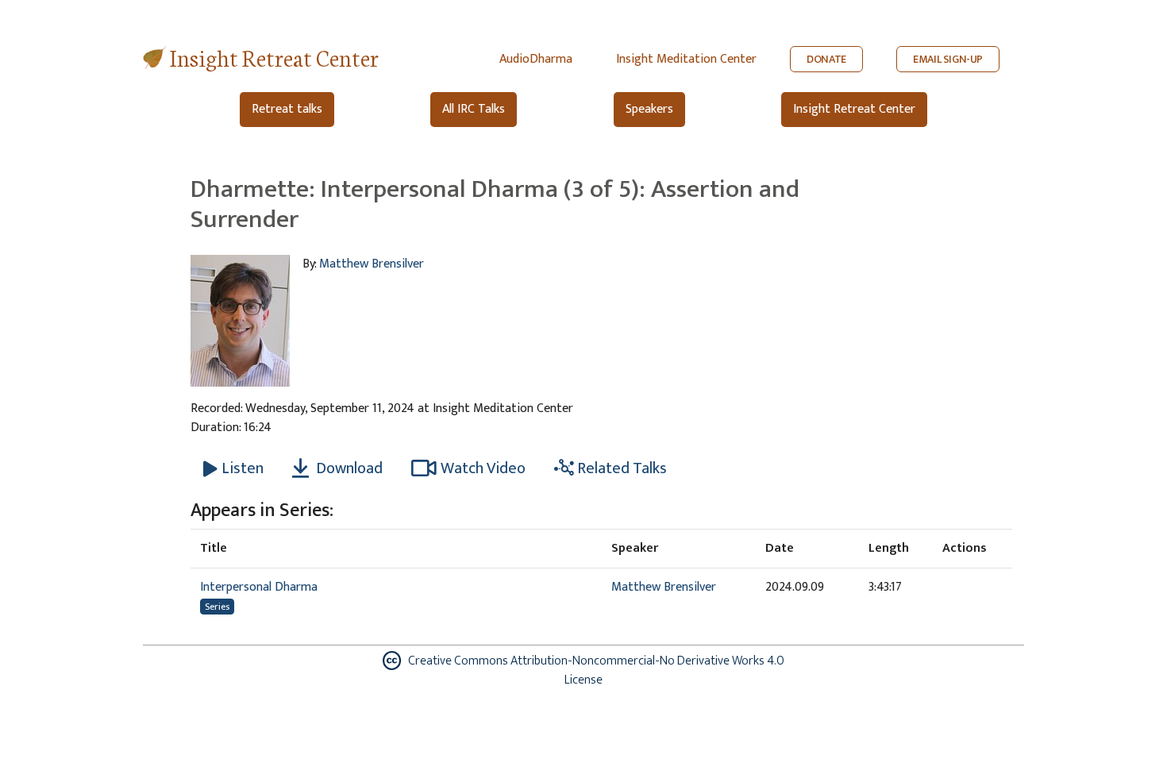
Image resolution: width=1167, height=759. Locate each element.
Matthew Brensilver (371, 264)
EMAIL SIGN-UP (948, 59)
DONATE (826, 59)
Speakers (649, 109)
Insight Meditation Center (686, 59)
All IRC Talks (473, 109)
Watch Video (483, 468)
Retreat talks (287, 109)
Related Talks (620, 468)
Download (348, 468)
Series (217, 607)
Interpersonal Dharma (259, 587)
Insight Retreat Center (274, 56)
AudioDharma (535, 59)
